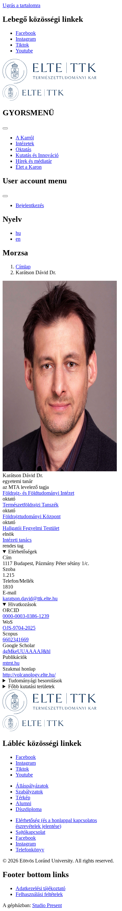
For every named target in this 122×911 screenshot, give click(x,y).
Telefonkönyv (30, 849)
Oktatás (23, 149)
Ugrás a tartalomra (21, 5)
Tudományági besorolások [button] (35, 680)
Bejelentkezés (30, 205)
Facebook (26, 33)
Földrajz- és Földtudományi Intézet (38, 493)
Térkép (23, 797)
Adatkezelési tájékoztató (40, 888)
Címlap (23, 266)
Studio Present (47, 905)
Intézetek (25, 143)
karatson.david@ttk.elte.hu (30, 598)
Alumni (23, 803)
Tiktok (22, 45)
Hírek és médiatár (34, 161)
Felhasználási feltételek (39, 894)
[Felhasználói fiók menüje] (5, 196)
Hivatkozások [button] (22, 604)
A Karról (25, 137)
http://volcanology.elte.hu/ (29, 674)
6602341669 (16, 639)
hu (18, 233)
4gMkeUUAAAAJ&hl (26, 651)
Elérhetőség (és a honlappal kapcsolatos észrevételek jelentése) (56, 823)
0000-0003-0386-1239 (26, 616)
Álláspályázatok (32, 786)
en (18, 239)
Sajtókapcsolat (30, 832)
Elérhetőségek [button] (22, 551)
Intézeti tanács (17, 540)
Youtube (24, 50)
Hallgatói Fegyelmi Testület (31, 528)
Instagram (26, 39)
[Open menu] (5, 128)
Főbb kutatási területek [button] (31, 686)
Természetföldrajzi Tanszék (31, 504)
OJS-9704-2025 (19, 628)
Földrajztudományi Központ (32, 516)
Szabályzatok (29, 791)
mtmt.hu (11, 663)
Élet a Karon (29, 167)
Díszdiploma (29, 809)
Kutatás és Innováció (37, 155)
